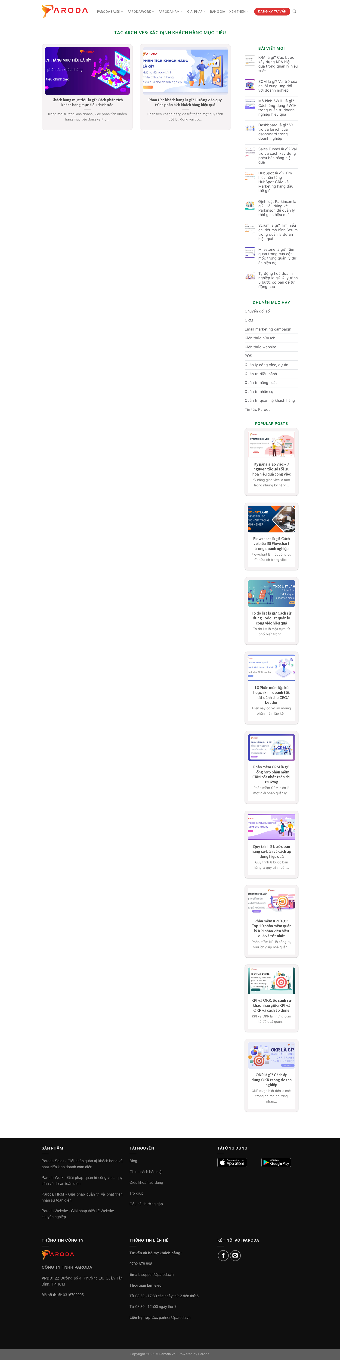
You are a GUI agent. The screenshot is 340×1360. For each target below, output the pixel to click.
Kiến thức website (260, 347)
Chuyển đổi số (257, 311)
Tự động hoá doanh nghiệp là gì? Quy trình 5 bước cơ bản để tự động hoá (278, 280)
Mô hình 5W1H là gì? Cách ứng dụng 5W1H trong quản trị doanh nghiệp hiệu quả (277, 108)
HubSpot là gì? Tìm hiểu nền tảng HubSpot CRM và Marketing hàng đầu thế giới (275, 182)
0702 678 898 (141, 1264)
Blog (133, 1161)
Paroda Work (139, 11)
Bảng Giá (217, 11)
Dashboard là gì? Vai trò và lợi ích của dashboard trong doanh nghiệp (276, 132)
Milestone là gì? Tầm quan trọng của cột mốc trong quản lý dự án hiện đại (277, 256)
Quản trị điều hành (261, 373)
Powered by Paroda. (194, 1354)
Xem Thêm (237, 11)
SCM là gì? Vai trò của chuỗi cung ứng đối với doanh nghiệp (277, 86)
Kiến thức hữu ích (260, 338)
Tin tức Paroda (258, 409)
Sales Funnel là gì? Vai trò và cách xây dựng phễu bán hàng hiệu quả (277, 156)
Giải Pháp (194, 11)
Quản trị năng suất (261, 382)
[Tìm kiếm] (294, 11)
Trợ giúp (136, 1193)
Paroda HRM (169, 11)
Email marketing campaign (268, 329)
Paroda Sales (108, 11)
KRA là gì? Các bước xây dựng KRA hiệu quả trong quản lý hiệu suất (278, 64)
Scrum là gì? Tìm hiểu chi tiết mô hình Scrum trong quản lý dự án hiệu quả (278, 232)
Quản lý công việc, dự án (266, 364)
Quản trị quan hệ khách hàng (270, 400)
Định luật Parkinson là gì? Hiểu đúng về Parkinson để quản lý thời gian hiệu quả (277, 208)
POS (248, 355)
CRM (249, 320)
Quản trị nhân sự (259, 391)
